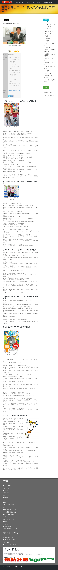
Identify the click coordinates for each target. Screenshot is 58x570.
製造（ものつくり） (50, 66)
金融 (46, 71)
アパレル (47, 26)
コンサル (47, 31)
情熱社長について (20, 2)
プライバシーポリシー (10, 544)
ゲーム (46, 28)
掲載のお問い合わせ (49, 2)
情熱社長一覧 (30, 2)
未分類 (46, 73)
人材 (46, 38)
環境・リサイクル (49, 62)
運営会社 (39, 2)
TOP (12, 2)
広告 (46, 47)
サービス (47, 33)
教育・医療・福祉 (49, 58)
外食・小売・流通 (49, 43)
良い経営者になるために (10, 528)
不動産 (46, 36)
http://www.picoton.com (14, 90)
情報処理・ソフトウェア (10, 509)
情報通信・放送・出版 (10, 512)
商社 (46, 40)
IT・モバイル (48, 24)
